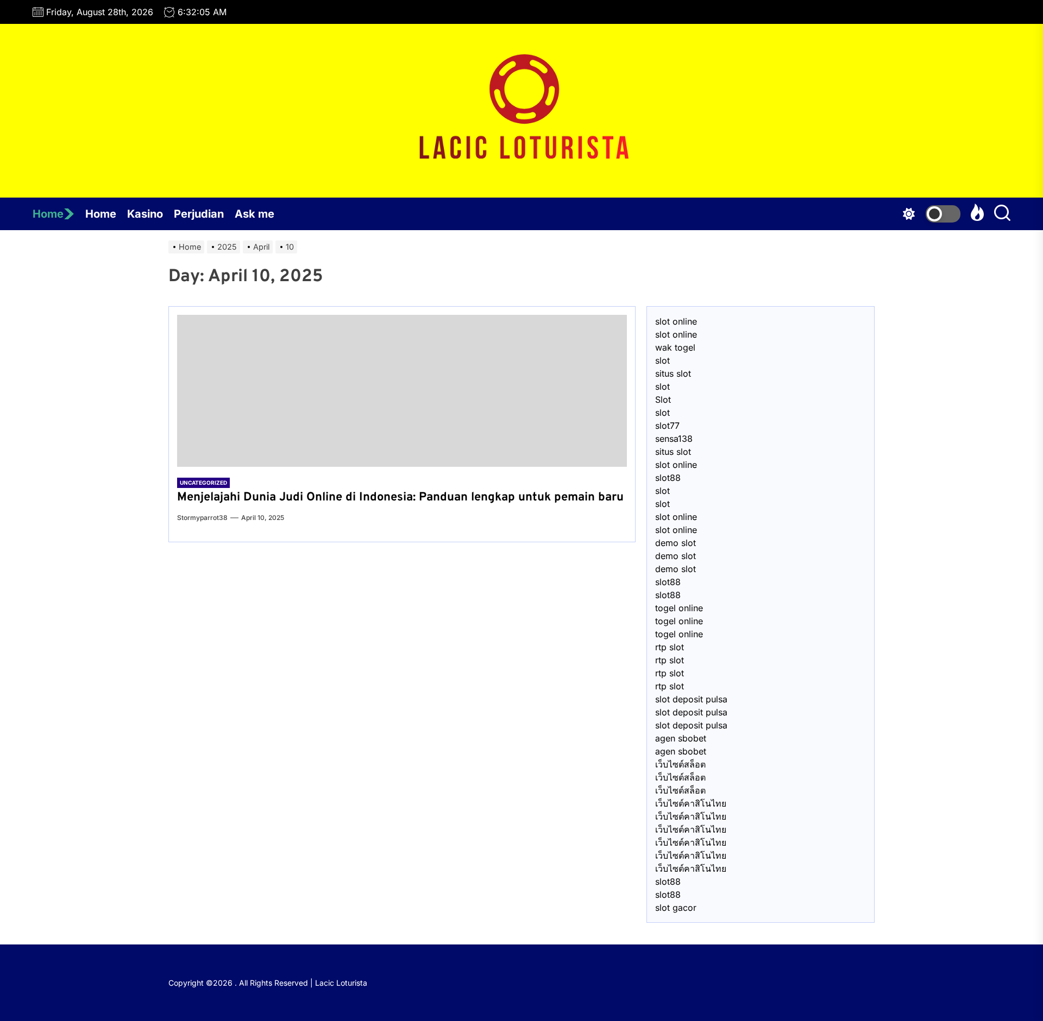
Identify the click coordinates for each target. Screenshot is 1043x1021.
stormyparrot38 (202, 517)
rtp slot (669, 647)
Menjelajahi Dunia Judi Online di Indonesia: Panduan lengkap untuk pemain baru (400, 497)
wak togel (675, 347)
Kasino (145, 213)
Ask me (254, 213)
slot (662, 360)
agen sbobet (680, 738)
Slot (663, 399)
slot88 (668, 477)
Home (48, 213)
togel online (679, 608)
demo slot (675, 542)
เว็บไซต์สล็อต (680, 764)
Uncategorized (203, 482)
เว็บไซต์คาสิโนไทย (690, 803)
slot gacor (675, 907)
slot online (676, 321)
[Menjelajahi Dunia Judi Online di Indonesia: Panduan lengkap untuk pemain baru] (402, 391)
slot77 (667, 425)
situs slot (673, 373)
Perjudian (199, 213)
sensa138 (674, 438)
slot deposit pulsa (691, 699)
